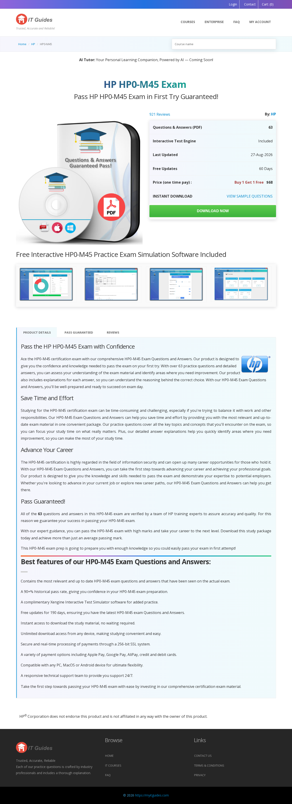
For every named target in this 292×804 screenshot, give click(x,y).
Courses (188, 22)
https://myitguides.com (152, 795)
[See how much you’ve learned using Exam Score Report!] (46, 284)
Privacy (200, 775)
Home (22, 44)
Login (233, 4)
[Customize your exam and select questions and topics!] (176, 284)
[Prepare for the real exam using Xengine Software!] (111, 284)
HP (33, 44)
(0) (268, 4)
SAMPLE (250, 196)
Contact (249, 4)
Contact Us (203, 756)
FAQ (236, 22)
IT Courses (113, 765)
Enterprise (214, 22)
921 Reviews (159, 114)
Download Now (213, 211)
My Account (260, 22)
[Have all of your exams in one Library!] (241, 284)
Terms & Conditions (209, 765)
